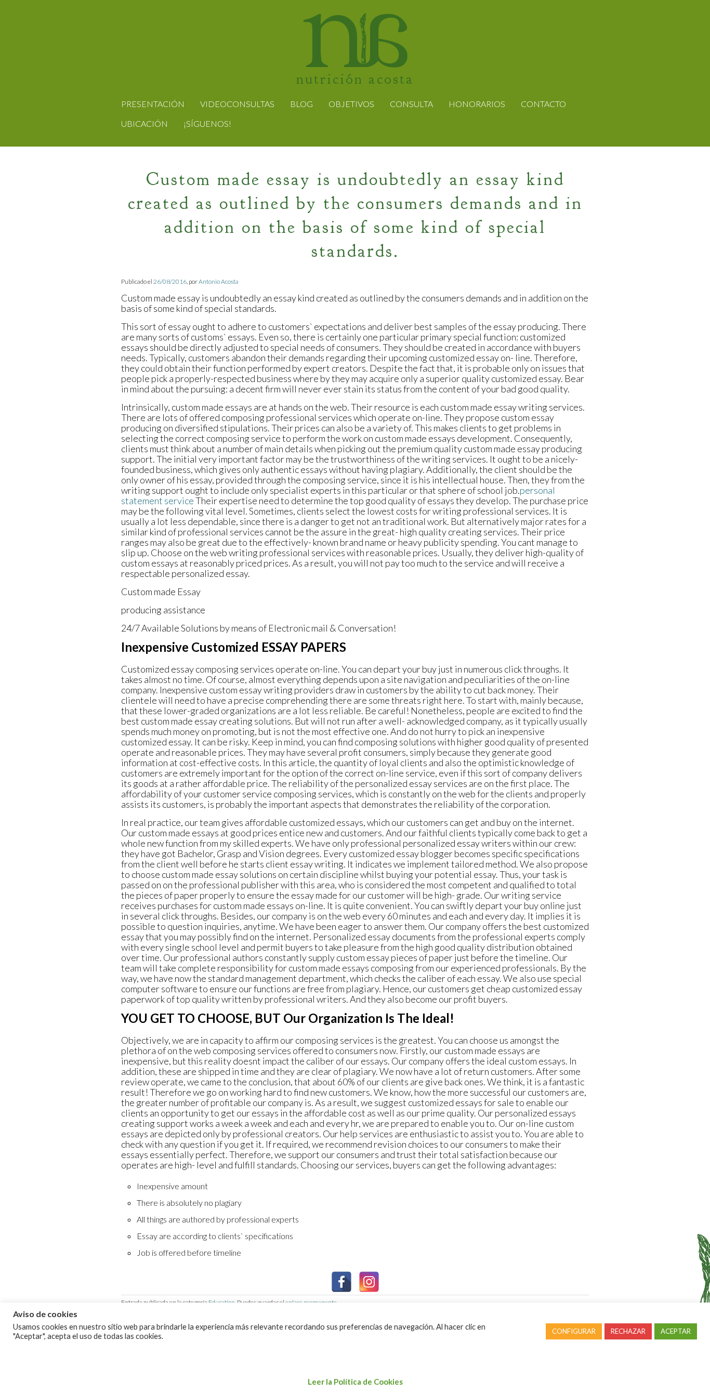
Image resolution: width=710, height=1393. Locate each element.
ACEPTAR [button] (676, 1331)
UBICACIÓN (144, 123)
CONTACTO (543, 104)
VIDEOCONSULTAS (237, 104)
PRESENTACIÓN (153, 104)
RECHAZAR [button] (628, 1331)
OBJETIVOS (351, 104)
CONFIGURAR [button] (574, 1331)
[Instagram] (369, 1281)
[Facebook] (341, 1281)
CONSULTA (411, 104)
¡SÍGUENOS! (207, 123)
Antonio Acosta (219, 281)
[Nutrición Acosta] (355, 60)
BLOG (301, 104)
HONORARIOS (477, 104)
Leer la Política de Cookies (355, 1381)
